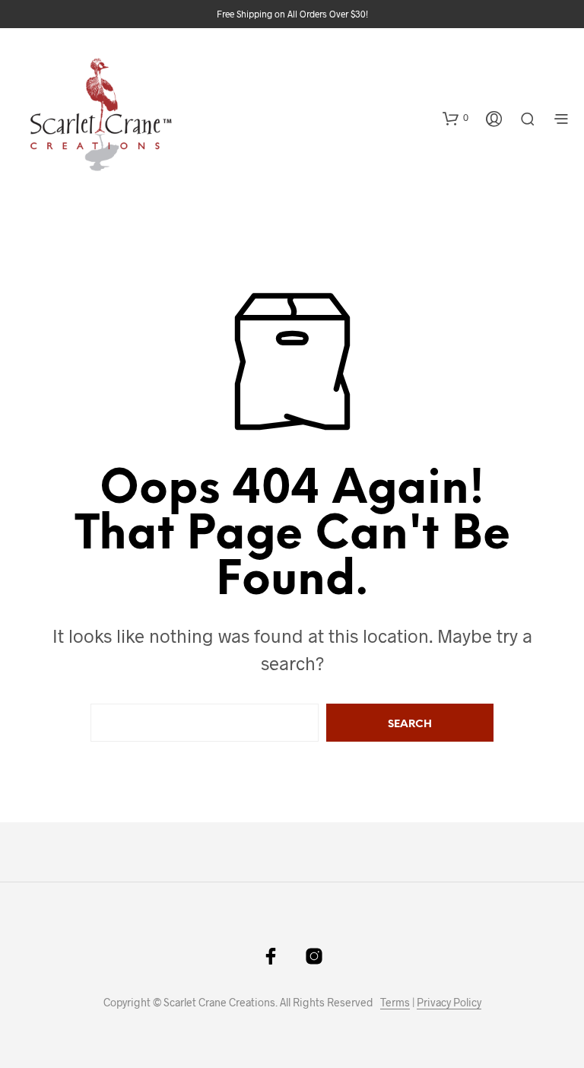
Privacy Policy (449, 1002)
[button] (455, 118)
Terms (395, 1002)
